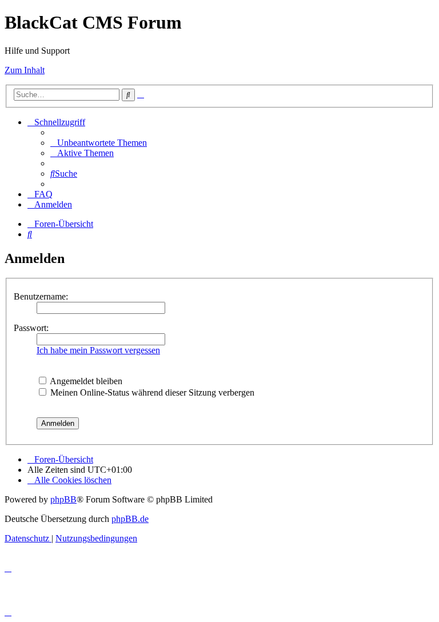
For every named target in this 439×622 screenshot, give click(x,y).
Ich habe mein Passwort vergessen (98, 350)
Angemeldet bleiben (85, 381)
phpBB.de (130, 519)
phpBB (63, 499)
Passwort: (31, 328)
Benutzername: (41, 296)
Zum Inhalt (25, 70)
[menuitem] (98, 142)
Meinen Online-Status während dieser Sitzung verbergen (151, 392)
